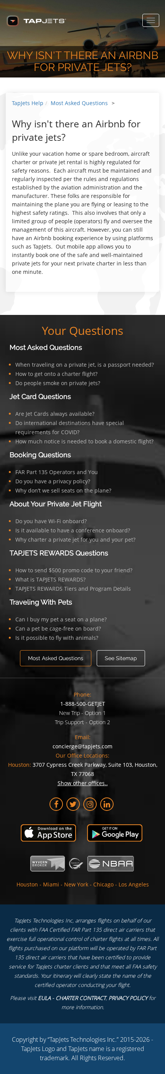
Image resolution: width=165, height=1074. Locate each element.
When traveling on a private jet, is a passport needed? (84, 364)
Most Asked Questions (79, 103)
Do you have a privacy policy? (52, 481)
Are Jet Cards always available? (54, 413)
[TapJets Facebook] (56, 804)
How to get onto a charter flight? (56, 373)
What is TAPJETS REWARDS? (50, 579)
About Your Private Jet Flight (56, 504)
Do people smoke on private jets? (57, 383)
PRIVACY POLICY (128, 998)
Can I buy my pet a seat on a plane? (61, 619)
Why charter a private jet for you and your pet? (75, 539)
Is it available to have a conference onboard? (72, 530)
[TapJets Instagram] (90, 804)
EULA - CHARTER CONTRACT (72, 998)
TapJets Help (27, 103)
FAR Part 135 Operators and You (56, 472)
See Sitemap (121, 658)
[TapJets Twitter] (73, 804)
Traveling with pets (41, 602)
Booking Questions (40, 455)
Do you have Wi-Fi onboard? (51, 521)
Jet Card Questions (40, 396)
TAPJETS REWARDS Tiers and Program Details (73, 588)
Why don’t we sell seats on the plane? (63, 490)
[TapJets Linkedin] (107, 804)
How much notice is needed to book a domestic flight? (84, 441)
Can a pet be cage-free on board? (58, 628)
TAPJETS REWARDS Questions (59, 553)
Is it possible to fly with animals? (56, 637)
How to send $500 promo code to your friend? (73, 570)
